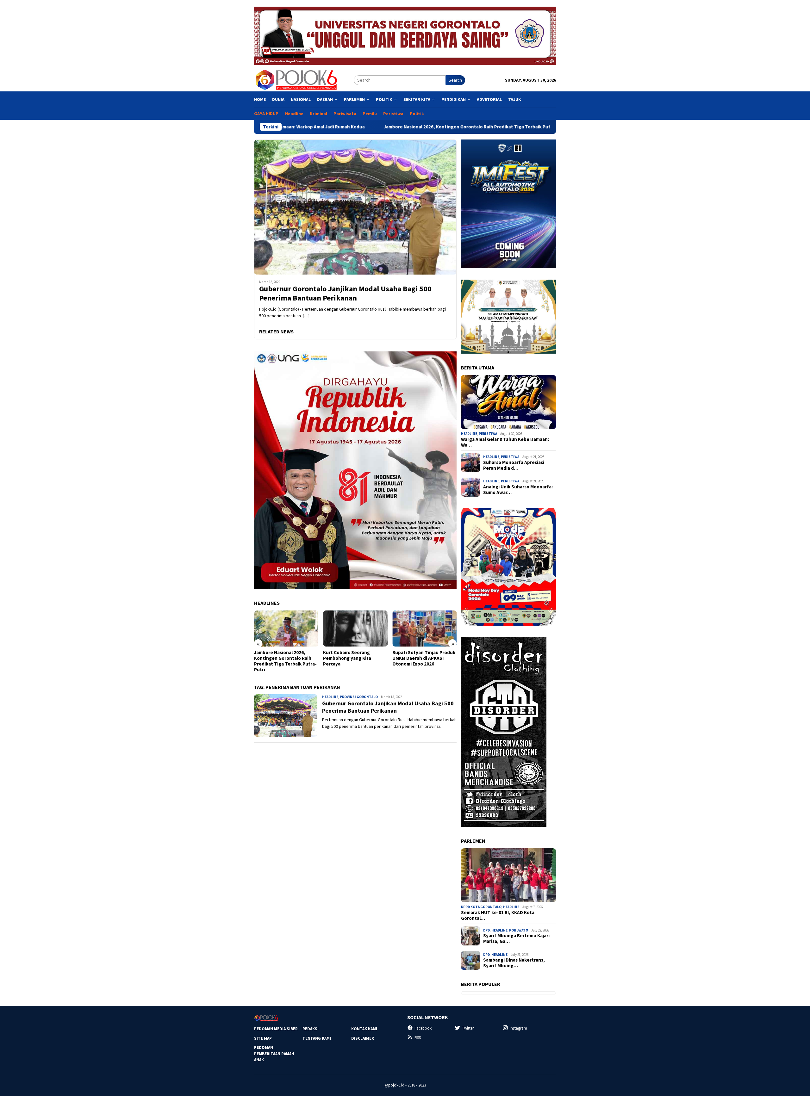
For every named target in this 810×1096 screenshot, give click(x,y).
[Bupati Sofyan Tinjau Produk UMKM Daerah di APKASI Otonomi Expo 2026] (424, 628)
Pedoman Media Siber (276, 1028)
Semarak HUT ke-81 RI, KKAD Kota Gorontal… (497, 915)
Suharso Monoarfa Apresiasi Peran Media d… (513, 465)
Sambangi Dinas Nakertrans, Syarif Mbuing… (514, 963)
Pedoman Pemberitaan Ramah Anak (274, 1053)
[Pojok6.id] (296, 80)
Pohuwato (518, 930)
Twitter (468, 1028)
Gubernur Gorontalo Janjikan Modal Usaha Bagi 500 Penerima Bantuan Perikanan (345, 293)
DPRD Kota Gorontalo (481, 907)
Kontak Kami (364, 1028)
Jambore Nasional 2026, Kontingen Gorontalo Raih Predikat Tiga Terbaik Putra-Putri (419, 127)
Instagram (518, 1028)
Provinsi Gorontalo (359, 697)
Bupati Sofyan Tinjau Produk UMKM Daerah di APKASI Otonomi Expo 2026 (423, 658)
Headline (330, 697)
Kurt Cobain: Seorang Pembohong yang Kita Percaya (347, 658)
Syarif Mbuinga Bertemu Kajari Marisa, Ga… (516, 938)
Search (455, 80)
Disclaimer (362, 1038)
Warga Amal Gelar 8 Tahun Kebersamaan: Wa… (505, 442)
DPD (486, 930)
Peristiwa (488, 433)
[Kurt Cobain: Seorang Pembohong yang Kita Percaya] (355, 628)
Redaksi (310, 1028)
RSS (417, 1037)
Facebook (423, 1028)
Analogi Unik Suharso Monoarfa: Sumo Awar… (518, 489)
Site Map (263, 1038)
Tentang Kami (316, 1038)
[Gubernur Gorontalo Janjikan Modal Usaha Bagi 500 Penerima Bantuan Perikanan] (355, 207)
